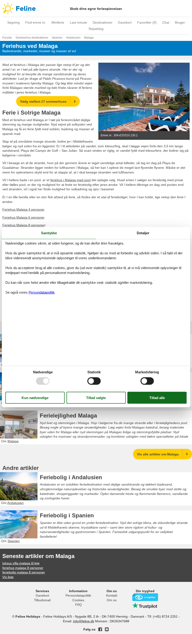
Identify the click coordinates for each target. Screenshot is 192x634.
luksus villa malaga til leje (21, 563)
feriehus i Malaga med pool (70, 180)
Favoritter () (147, 22)
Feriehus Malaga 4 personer (23, 209)
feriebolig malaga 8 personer (23, 572)
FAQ (78, 604)
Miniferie (58, 22)
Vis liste (8, 577)
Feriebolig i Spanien (67, 515)
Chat (165, 22)
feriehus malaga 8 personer (22, 568)
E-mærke (145, 597)
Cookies (78, 600)
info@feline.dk (83, 621)
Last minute (78, 22)
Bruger (180, 22)
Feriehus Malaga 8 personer (23, 225)
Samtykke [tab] (49, 233)
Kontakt (111, 595)
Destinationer (102, 22)
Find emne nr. (35, 22)
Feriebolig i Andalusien (71, 477)
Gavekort (125, 22)
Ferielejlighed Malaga (68, 415)
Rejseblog (96, 29)
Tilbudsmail (42, 600)
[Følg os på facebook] (100, 629)
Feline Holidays (96, 8)
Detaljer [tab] (143, 233)
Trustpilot (145, 605)
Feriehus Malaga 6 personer (23, 217)
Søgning (13, 22)
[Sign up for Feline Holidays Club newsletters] (107, 629)
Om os (112, 600)
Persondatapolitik (78, 595)
